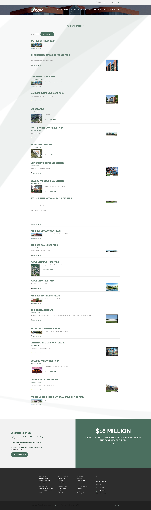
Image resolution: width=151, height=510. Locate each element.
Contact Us (86, 12)
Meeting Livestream (98, 12)
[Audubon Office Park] (112, 286)
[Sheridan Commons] (36, 153)
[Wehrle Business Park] (36, 45)
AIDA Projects (106, 9)
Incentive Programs (44, 480)
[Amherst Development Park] (36, 234)
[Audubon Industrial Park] (35, 269)
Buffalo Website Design (66, 505)
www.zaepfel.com (36, 130)
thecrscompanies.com (37, 79)
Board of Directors (82, 486)
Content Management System (50, 505)
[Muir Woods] (36, 118)
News (97, 479)
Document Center (101, 477)
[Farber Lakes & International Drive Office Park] (36, 401)
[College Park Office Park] (36, 370)
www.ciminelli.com (36, 112)
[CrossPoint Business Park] (112, 387)
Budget (79, 491)
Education (61, 483)
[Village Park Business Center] (36, 189)
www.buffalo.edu (35, 312)
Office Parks (61, 493)
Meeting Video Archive (111, 12)
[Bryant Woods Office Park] (36, 332)
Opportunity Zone (66, 9)
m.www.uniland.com (36, 382)
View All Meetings (19, 454)
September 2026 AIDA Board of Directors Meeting (27, 437)
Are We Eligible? (44, 478)
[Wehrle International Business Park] (112, 201)
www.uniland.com (36, 58)
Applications (61, 491)
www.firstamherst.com (37, 147)
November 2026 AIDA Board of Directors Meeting (26, 447)
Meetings (79, 478)
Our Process (42, 483)
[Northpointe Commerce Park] (112, 134)
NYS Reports (81, 493)
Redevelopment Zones (46, 488)
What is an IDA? (62, 488)
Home (58, 9)
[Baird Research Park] (112, 318)
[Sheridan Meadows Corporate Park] (112, 65)
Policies (79, 488)
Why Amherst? (87, 9)
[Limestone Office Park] (36, 83)
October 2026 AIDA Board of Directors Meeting (26, 442)
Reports (114, 9)
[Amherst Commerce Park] (112, 251)
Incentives (77, 9)
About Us (97, 9)
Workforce (61, 480)
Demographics (62, 478)
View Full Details (36, 48)
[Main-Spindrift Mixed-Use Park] (112, 99)
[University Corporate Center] (112, 171)
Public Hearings (81, 480)
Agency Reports (101, 481)
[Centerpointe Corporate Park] (112, 351)
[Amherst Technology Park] (36, 300)
